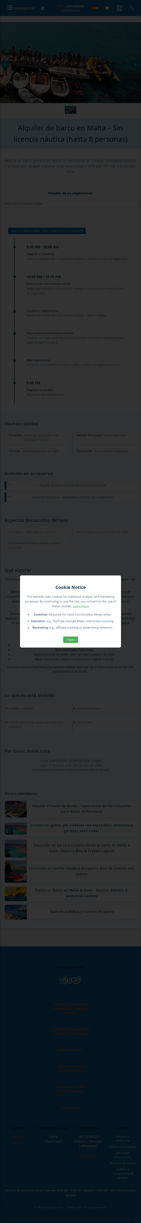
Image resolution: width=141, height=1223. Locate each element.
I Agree (70, 639)
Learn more (81, 606)
